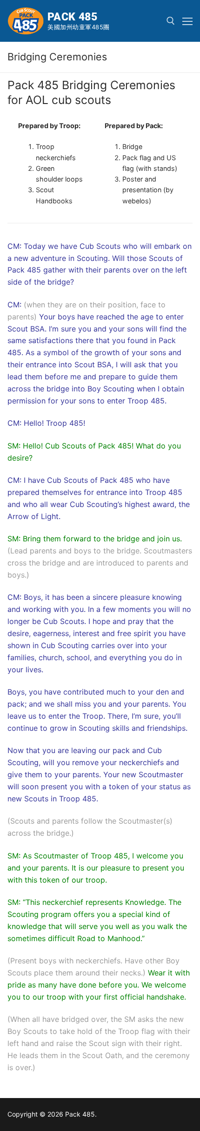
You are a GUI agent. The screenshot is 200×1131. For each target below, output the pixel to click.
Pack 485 (72, 17)
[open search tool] (171, 21)
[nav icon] (187, 21)
